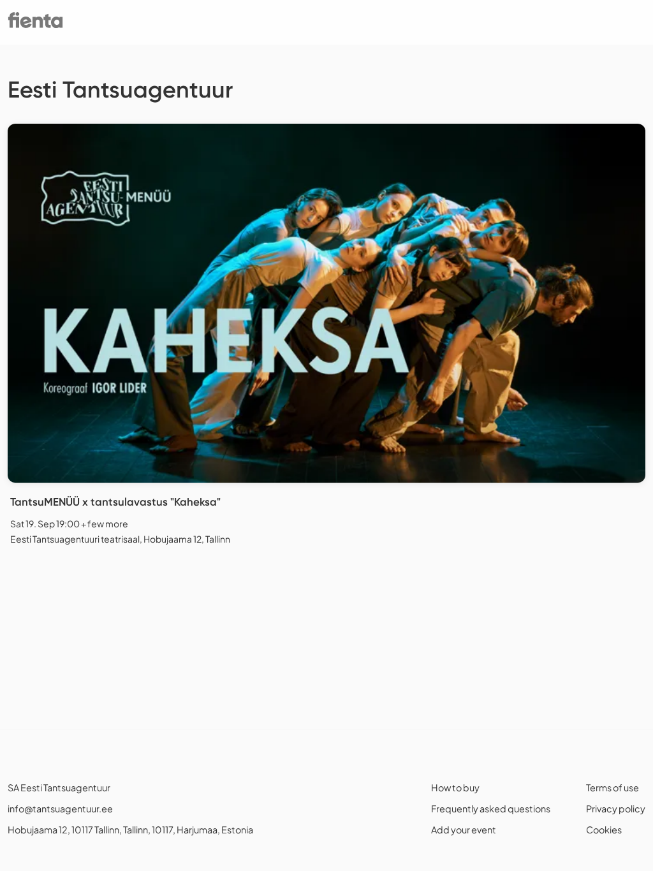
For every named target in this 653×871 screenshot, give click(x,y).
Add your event (463, 829)
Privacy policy (615, 808)
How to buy (455, 787)
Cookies (604, 829)
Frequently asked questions (490, 808)
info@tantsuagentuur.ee (60, 808)
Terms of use (612, 787)
